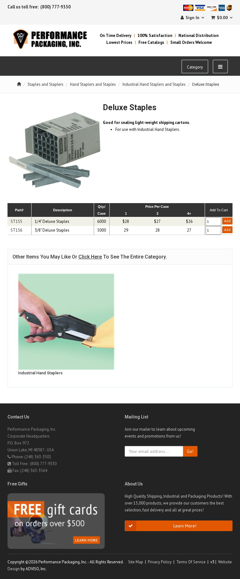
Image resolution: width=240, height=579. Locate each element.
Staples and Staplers (45, 84)
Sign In (192, 17)
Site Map (135, 562)
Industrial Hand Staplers (40, 373)
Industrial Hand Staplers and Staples (154, 84)
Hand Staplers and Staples (93, 84)
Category (195, 67)
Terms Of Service (191, 562)
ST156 (16, 230)
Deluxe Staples (205, 84)
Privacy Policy (160, 562)
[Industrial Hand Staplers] (66, 322)
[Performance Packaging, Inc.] (54, 39)
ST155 (16, 221)
